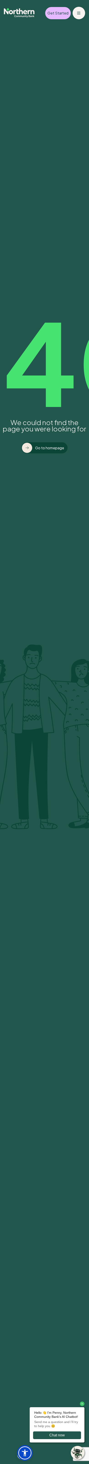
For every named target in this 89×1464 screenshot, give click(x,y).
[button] (24, 1452)
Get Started (57, 13)
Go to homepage (49, 447)
